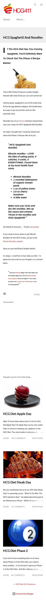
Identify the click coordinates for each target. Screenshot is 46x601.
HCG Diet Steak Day (17, 482)
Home (6, 19)
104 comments (18, 438)
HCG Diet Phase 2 (15, 551)
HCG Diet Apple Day (17, 414)
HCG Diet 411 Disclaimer (26, 584)
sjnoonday (34, 227)
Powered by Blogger (24, 593)
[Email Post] (4, 294)
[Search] (35, 4)
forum (21, 121)
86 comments (18, 575)
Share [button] (37, 294)
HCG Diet (18, 272)
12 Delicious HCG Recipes (25, 281)
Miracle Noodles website (13, 241)
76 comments (18, 507)
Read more (37, 438)
